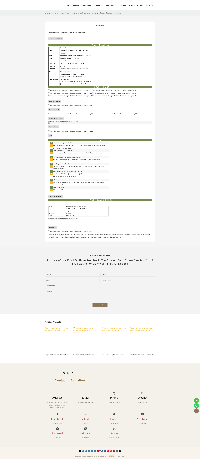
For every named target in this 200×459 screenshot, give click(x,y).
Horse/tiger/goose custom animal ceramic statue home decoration (112, 355)
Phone (114, 397)
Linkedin (86, 419)
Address (57, 397)
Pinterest (57, 433)
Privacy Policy (120, 456)
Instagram (86, 433)
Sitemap (111, 456)
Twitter (114, 419)
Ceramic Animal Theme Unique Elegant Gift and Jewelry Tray (56, 355)
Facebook (57, 419)
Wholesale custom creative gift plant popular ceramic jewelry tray (100, 13)
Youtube (142, 419)
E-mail (86, 397)
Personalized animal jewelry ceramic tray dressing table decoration (83, 355)
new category (55, 13)
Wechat (142, 397)
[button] (146, 5)
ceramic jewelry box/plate (69, 13)
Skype (114, 433)
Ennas (47, 13)
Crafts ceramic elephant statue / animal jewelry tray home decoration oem (142, 355)
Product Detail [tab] (100, 25)
